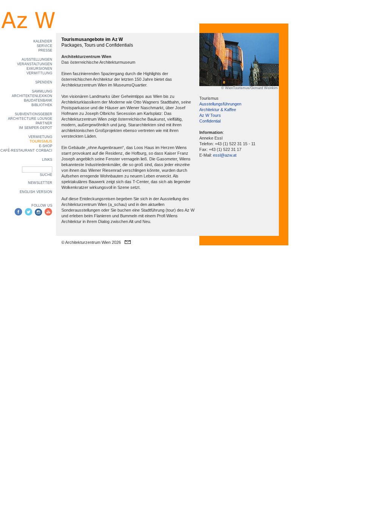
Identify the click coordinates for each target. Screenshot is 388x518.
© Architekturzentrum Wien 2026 (91, 242)
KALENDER (42, 41)
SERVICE (44, 46)
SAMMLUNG (42, 91)
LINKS (47, 160)
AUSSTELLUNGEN (37, 59)
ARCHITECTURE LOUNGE (30, 119)
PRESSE (45, 50)
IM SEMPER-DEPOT (35, 128)
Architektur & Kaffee (217, 109)
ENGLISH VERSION (36, 192)
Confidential (210, 121)
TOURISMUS (41, 141)
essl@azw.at (224, 155)
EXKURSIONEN (39, 69)
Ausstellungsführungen (220, 104)
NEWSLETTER (40, 183)
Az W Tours (210, 115)
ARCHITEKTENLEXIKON (32, 96)
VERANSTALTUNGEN (34, 64)
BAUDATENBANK (38, 100)
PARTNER (44, 123)
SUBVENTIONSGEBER (33, 114)
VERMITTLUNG (39, 73)
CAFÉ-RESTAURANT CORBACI (26, 150)
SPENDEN (43, 82)
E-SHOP (45, 146)
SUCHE (46, 175)
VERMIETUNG (40, 137)
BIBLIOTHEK (41, 105)
